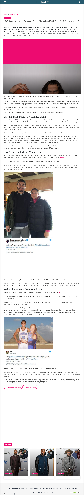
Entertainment (14, 14)
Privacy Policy (24, 488)
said (59, 292)
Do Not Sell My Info (72, 488)
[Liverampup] (42, 1)
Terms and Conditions (14, 488)
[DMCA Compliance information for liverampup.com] (75, 493)
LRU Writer (8, 24)
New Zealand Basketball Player (13, 387)
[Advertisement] (42, 50)
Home (5, 14)
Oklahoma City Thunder (30, 387)
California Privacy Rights (46, 488)
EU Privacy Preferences (59, 488)
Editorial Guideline (33, 488)
